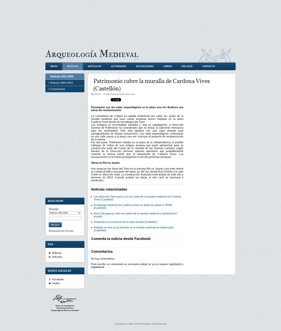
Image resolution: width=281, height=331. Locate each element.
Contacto (208, 66)
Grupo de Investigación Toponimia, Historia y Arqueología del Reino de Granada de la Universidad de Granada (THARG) (64, 303)
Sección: (54, 209)
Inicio (53, 66)
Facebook (58, 279)
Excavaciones (145, 66)
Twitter (56, 283)
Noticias (72, 66)
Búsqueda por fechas (61, 230)
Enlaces (187, 66)
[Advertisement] (140, 22)
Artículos (94, 66)
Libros (167, 66)
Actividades (118, 66)
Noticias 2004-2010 (61, 82)
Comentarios (57, 89)
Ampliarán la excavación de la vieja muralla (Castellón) (125, 222)
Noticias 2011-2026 (61, 76)
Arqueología (92, 54)
